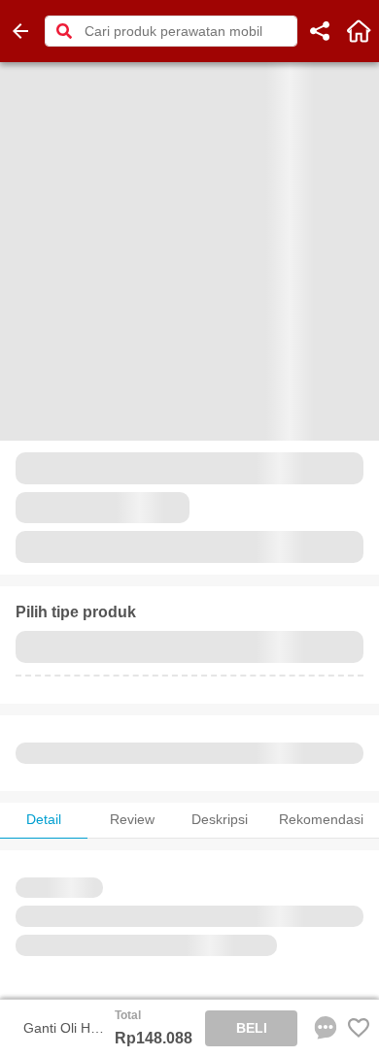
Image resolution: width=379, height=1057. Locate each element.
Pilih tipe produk (76, 612)
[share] (319, 31)
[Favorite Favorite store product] (358, 1027)
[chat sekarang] (321, 1027)
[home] (358, 31)
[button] (64, 31)
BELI (251, 1028)
